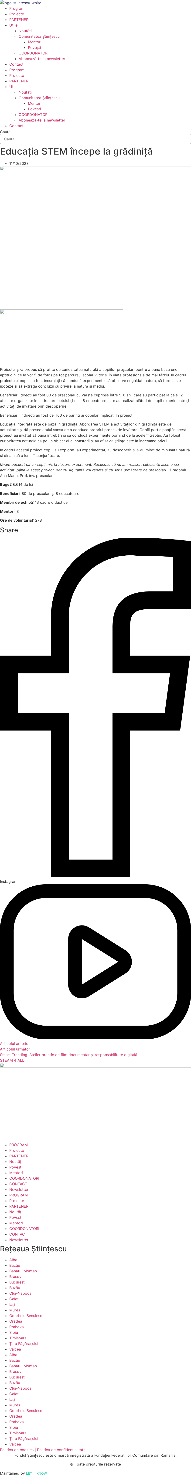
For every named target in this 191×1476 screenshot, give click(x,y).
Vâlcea (15, 1349)
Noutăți (25, 30)
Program (16, 8)
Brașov (15, 1276)
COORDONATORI (33, 53)
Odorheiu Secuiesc (25, 1315)
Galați (14, 1299)
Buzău (14, 1287)
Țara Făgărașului (23, 1343)
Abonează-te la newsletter (42, 58)
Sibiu (13, 1332)
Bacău (14, 1265)
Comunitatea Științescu (39, 36)
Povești (34, 47)
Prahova (16, 1326)
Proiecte (16, 14)
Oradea (15, 1321)
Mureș (14, 1310)
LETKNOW (36, 1473)
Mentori (34, 42)
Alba (13, 1259)
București (17, 1282)
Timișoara (18, 1338)
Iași (12, 1304)
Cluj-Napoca (20, 1293)
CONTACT (18, 1184)
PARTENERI (19, 19)
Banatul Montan (23, 1271)
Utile (13, 25)
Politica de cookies (17, 1449)
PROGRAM (18, 1144)
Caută (5, 132)
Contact (16, 64)
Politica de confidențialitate (61, 1449)
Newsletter (18, 1189)
